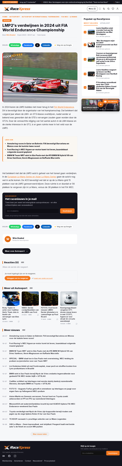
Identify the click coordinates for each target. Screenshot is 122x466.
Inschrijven (67, 211)
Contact (28, 461)
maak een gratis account (43, 278)
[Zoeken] (108, 8)
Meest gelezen (91, 23)
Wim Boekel (10, 35)
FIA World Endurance (64, 107)
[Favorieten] (113, 8)
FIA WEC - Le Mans (69, 17)
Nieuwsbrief (37, 461)
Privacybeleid (49, 461)
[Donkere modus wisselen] (104, 8)
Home (4, 17)
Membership (7, 461)
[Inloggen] (117, 8)
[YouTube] (3, 456)
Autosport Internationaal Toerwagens (40, 17)
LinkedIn (46, 45)
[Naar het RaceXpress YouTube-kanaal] (100, 105)
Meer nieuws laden (40, 434)
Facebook (28, 45)
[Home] (16, 8)
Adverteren (18, 461)
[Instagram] (15, 456)
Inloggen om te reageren (17, 278)
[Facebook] (9, 456)
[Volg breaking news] (100, 8)
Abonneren (112, 101)
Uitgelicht (105, 23)
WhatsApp (15, 45)
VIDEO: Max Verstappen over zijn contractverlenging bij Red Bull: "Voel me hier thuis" (67, 2)
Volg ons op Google (64, 45)
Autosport (14, 17)
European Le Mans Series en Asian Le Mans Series (32, 177)
